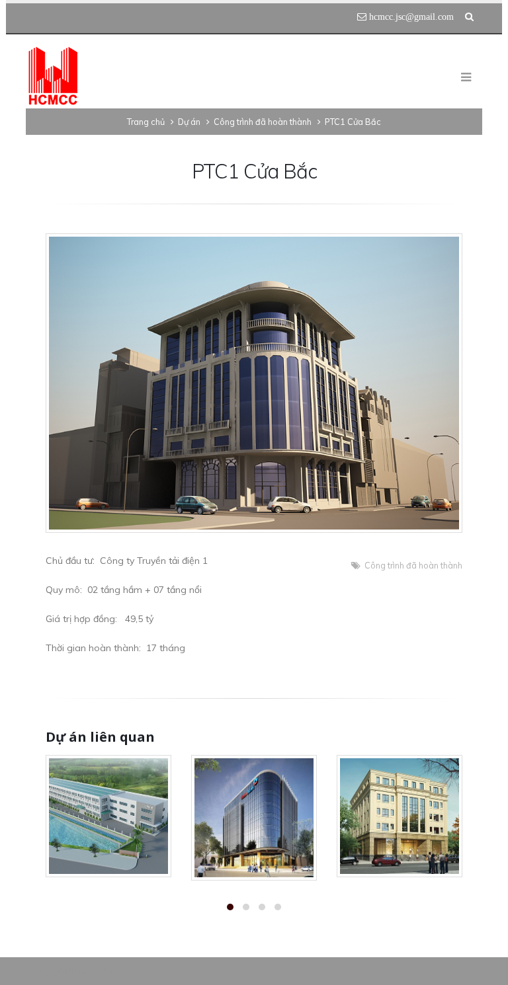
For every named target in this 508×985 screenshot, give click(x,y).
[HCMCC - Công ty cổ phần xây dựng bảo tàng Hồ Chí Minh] (53, 76)
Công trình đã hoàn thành (413, 565)
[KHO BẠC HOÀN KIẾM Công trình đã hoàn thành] (399, 816)
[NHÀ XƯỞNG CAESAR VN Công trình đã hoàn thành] (108, 816)
